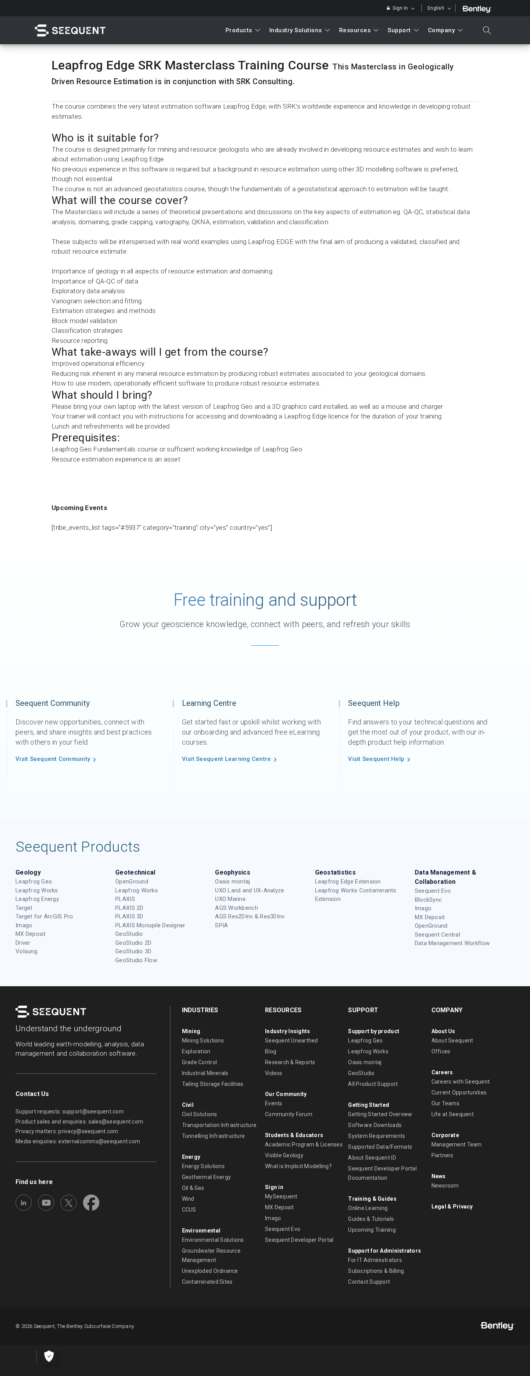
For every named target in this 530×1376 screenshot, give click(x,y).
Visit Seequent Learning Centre (226, 758)
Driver (23, 942)
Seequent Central (437, 934)
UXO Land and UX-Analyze (249, 890)
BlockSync (428, 899)
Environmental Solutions (213, 1240)
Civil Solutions (199, 1114)
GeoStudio (129, 933)
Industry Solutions (295, 30)
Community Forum (288, 1114)
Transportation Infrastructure (219, 1125)
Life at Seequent (452, 1114)
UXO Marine (230, 898)
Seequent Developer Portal (299, 1240)
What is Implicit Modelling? (298, 1166)
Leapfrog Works (37, 890)
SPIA (221, 925)
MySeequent (281, 1196)
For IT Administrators (375, 1260)
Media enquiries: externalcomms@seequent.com (78, 1141)
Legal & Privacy (452, 1206)
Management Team (456, 1144)
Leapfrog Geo (34, 881)
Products (238, 30)
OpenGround (131, 881)
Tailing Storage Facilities (213, 1084)
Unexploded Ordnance (210, 1271)
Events (273, 1103)
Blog (270, 1051)
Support (399, 30)
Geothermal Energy (206, 1177)
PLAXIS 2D (129, 907)
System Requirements (376, 1136)
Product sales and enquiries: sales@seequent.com (79, 1121)
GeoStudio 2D (133, 942)
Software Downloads (375, 1125)
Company (441, 30)
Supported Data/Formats (380, 1147)
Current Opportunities (459, 1092)
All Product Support (373, 1084)
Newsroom (445, 1185)
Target (24, 907)
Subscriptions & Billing (376, 1271)
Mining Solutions (203, 1040)
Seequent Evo (433, 890)
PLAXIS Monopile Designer (150, 925)
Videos (273, 1073)
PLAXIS (125, 898)
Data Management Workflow (452, 943)
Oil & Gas (193, 1188)
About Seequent (452, 1040)
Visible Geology (284, 1155)
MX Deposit (31, 933)
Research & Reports (290, 1062)
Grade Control (199, 1062)
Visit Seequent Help (376, 758)
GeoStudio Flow (136, 960)
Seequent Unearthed (291, 1040)
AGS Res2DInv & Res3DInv (249, 916)
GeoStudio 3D (133, 951)
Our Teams (445, 1103)
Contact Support (369, 1282)
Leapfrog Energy (37, 898)
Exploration (196, 1051)
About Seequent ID (372, 1158)
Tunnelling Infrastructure (213, 1136)
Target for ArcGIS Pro (44, 916)
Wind (188, 1199)
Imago (24, 925)
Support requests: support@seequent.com (70, 1111)
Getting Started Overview (380, 1114)
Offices (440, 1051)
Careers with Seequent (460, 1082)
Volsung (26, 951)
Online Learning (368, 1208)
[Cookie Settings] (49, 1356)
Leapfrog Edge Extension (348, 881)
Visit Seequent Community (53, 758)
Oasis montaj (232, 881)
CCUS (189, 1210)
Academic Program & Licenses (304, 1144)
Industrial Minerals (205, 1073)
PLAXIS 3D (129, 916)
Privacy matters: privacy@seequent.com (67, 1131)
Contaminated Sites (207, 1282)
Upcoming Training (371, 1230)
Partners (442, 1155)
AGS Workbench (236, 907)
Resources (355, 30)
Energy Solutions (203, 1166)
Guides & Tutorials (371, 1219)
